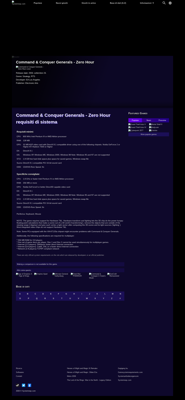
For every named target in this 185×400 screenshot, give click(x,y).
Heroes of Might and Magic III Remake (82, 368)
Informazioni (147, 3)
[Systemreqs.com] (18, 4)
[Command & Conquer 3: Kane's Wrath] (97, 276)
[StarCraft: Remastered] (115, 276)
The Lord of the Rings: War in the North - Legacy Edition (89, 380)
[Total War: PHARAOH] (79, 276)
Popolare (38, 3)
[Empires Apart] (42, 276)
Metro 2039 (71, 376)
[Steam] (17, 385)
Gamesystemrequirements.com (130, 372)
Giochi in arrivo (89, 3)
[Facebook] (29, 385)
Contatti (19, 376)
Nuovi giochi (62, 3)
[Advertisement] (92, 31)
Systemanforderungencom (128, 376)
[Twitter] (23, 385)
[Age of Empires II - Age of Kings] (24, 276)
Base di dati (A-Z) (118, 3)
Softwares (20, 372)
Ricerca (19, 368)
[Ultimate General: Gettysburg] (61, 276)
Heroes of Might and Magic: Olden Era (82, 372)
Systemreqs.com (124, 380)
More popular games (149, 134)
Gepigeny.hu (123, 368)
